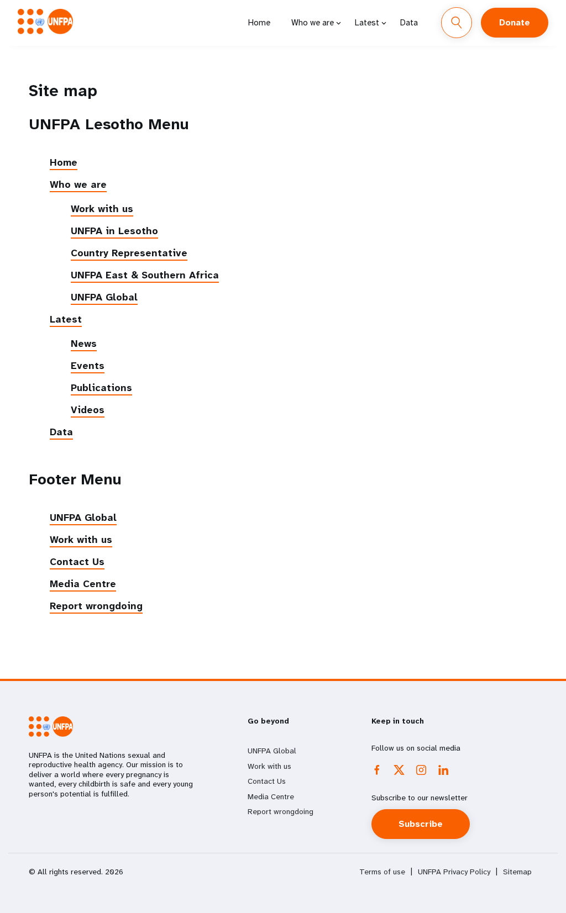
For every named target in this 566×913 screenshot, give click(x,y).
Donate (514, 22)
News (84, 343)
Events (87, 365)
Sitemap (517, 872)
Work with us (102, 208)
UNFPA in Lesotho (114, 231)
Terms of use (382, 872)
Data (409, 22)
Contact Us (77, 561)
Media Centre (83, 583)
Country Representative (129, 253)
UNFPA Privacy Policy (454, 872)
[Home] (45, 21)
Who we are (312, 22)
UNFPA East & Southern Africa (145, 275)
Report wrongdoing (96, 606)
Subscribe (421, 824)
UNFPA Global (104, 297)
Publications (101, 387)
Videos (87, 409)
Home (259, 22)
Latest (367, 22)
